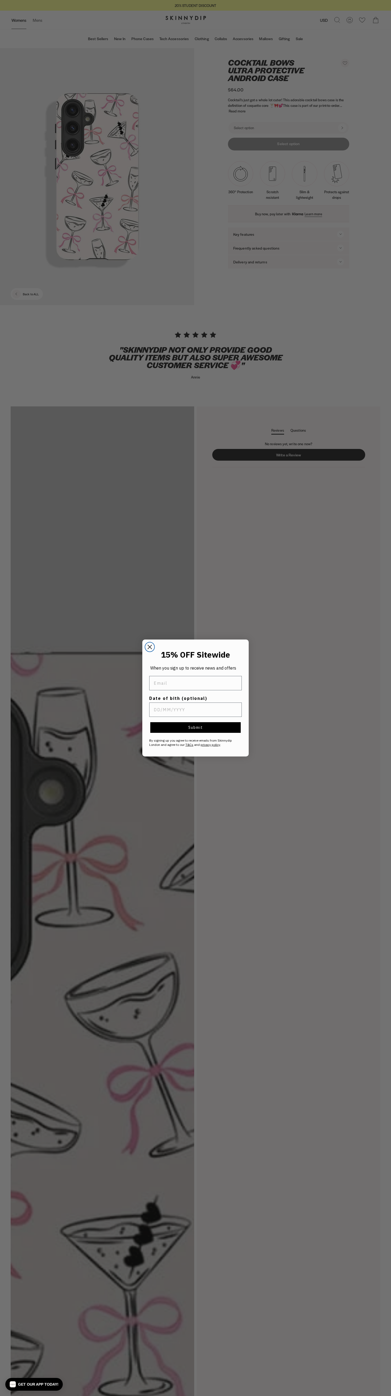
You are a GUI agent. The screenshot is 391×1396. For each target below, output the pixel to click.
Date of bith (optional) (178, 698)
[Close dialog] (150, 647)
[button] (34, 1384)
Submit (195, 727)
